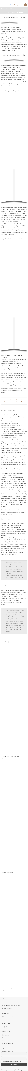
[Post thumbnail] (14, 1002)
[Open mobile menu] (1, 4)
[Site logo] (14, 5)
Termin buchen (7, 759)
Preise (4, 991)
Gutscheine (6, 875)
